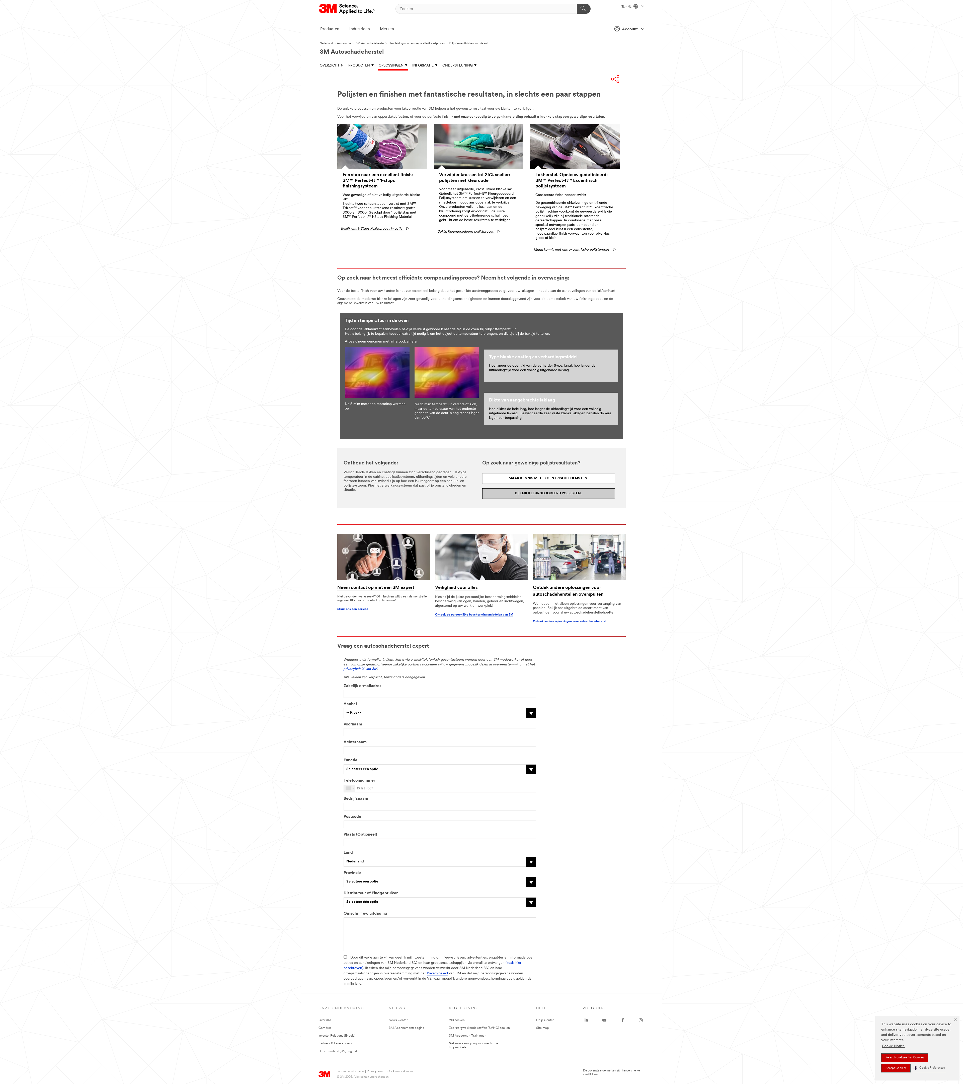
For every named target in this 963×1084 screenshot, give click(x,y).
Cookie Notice (893, 1046)
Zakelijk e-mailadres (362, 686)
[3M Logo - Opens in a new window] (347, 9)
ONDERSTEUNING (457, 65)
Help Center (545, 1020)
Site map (542, 1028)
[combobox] (349, 788)
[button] (929, 1068)
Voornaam (353, 724)
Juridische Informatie (350, 1071)
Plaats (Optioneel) (360, 835)
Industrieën (359, 29)
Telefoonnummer (359, 781)
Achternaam (355, 742)
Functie (350, 760)
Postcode (352, 817)
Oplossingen (391, 65)
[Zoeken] (584, 9)
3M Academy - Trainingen (467, 1035)
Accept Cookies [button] (896, 1068)
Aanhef (350, 704)
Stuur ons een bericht (352, 609)
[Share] (615, 79)
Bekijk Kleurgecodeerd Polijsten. (548, 493)
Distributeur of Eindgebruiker (371, 893)
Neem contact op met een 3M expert (375, 588)
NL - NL (626, 6)
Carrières (325, 1028)
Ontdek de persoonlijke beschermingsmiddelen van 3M (474, 614)
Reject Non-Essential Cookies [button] (905, 1057)
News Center (398, 1020)
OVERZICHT (330, 65)
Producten (329, 29)
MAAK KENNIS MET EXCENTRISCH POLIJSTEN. (548, 478)
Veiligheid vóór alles (456, 588)
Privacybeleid (437, 973)
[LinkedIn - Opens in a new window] (586, 1020)
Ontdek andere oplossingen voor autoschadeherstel (569, 621)
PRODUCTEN (359, 65)
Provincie (352, 873)
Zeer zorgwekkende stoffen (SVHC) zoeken (479, 1028)
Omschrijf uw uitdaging (365, 914)
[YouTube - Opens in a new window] (604, 1020)
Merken (387, 29)
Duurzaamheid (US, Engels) (337, 1051)
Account (630, 29)
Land (348, 853)
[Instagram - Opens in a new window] (641, 1020)
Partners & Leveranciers (335, 1043)
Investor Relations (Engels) (336, 1035)
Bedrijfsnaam (356, 799)
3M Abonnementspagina (406, 1028)
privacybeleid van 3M (360, 669)
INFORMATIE (423, 65)
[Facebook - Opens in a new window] (622, 1020)
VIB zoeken (457, 1020)
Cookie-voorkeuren (400, 1071)
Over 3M (324, 1020)
